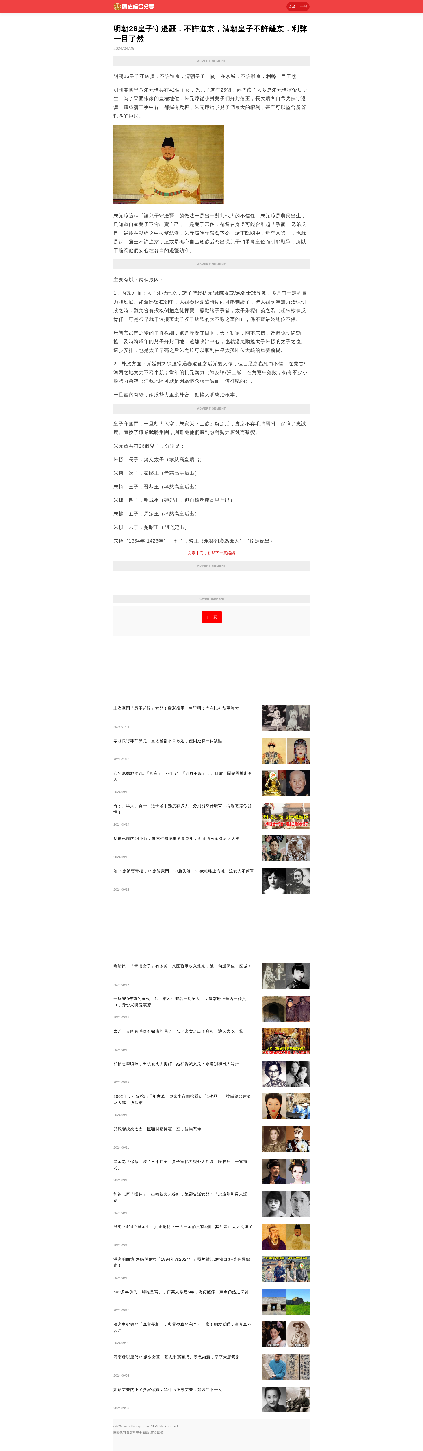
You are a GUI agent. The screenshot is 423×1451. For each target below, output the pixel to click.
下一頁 (211, 617)
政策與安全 (134, 1432)
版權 (160, 1432)
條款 (146, 1432)
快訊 (303, 6)
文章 (292, 6)
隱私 (153, 1432)
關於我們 (119, 1432)
